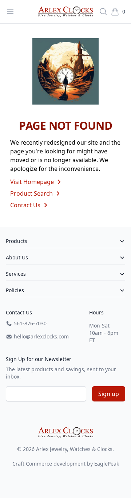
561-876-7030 (29, 323)
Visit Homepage (32, 182)
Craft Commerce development (49, 463)
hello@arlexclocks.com (40, 336)
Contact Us (26, 205)
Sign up (108, 394)
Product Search (32, 193)
